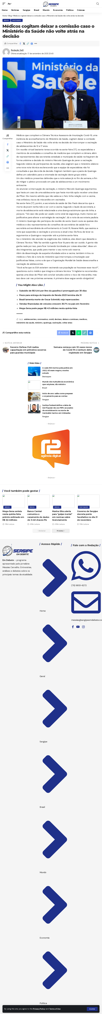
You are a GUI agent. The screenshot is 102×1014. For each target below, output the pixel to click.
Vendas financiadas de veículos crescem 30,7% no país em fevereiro (54, 304)
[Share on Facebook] (20, 44)
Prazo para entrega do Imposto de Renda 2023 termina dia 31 (50, 295)
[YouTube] (78, 626)
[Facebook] (72, 626)
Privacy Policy (39, 1009)
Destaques (16, 20)
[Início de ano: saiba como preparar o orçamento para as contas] (34, 397)
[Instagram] (83, 626)
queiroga (47, 323)
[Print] (31, 44)
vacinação (56, 323)
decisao (58, 319)
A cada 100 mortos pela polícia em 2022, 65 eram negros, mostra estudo (57, 370)
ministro (38, 323)
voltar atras (67, 323)
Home (4, 16)
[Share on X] (24, 44)
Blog (10, 16)
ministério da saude (25, 323)
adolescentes (30, 319)
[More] (35, 44)
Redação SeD (17, 50)
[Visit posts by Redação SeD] (6, 52)
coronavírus (42, 319)
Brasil (6, 20)
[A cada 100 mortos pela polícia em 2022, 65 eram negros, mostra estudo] (34, 371)
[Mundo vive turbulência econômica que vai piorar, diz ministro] (34, 385)
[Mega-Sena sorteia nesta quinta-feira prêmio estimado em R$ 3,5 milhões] (13, 501)
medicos (83, 319)
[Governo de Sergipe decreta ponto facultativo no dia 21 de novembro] (88, 501)
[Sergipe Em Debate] (51, 4)
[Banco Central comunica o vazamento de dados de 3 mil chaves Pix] (38, 501)
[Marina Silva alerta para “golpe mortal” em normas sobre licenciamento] (63, 501)
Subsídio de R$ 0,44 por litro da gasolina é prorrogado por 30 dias (53, 291)
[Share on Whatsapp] (78, 332)
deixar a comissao (70, 319)
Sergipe (45, 400)
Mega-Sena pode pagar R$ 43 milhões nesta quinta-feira (48, 308)
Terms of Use (54, 1009)
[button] (92, 1009)
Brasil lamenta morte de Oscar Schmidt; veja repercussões (49, 299)
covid (51, 319)
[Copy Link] (28, 44)
